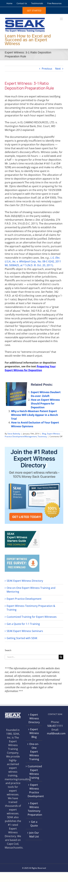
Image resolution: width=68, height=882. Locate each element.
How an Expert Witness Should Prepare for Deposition (45, 403)
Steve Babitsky (13, 433)
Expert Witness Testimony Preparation (34, 809)
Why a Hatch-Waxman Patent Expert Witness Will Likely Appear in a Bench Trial (34, 414)
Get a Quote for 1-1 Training (23, 624)
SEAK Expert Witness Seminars (25, 631)
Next (58, 68)
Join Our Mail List (34, 834)
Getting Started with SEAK (22, 638)
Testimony (42, 436)
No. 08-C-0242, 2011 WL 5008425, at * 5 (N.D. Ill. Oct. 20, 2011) (33, 261)
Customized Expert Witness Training (34, 772)
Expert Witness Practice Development (34, 790)
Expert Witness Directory (34, 718)
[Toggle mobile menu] (61, 19)
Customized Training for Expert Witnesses (32, 617)
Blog (44, 433)
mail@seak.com (56, 733)
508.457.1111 (55, 726)
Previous (47, 68)
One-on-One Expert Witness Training (34, 751)
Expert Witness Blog (34, 733)
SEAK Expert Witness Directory (25, 580)
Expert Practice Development (24, 598)
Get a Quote (34, 823)
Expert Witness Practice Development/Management (32, 435)
